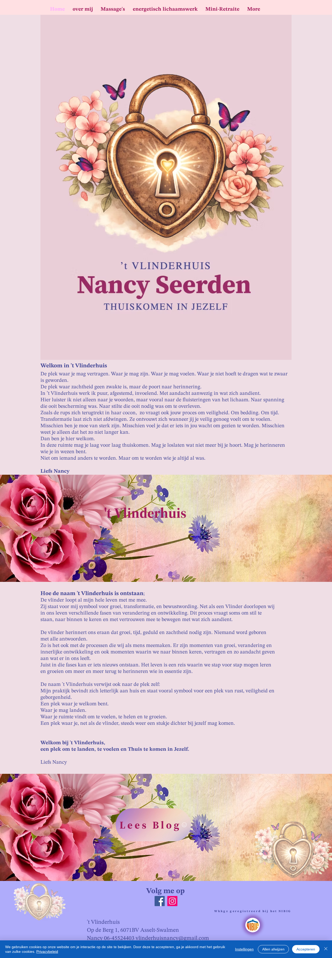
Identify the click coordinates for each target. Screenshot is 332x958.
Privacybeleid (47, 951)
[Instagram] (172, 901)
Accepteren (305, 949)
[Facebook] (160, 901)
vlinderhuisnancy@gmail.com (172, 938)
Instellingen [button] (244, 949)
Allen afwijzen (273, 949)
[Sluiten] (326, 949)
